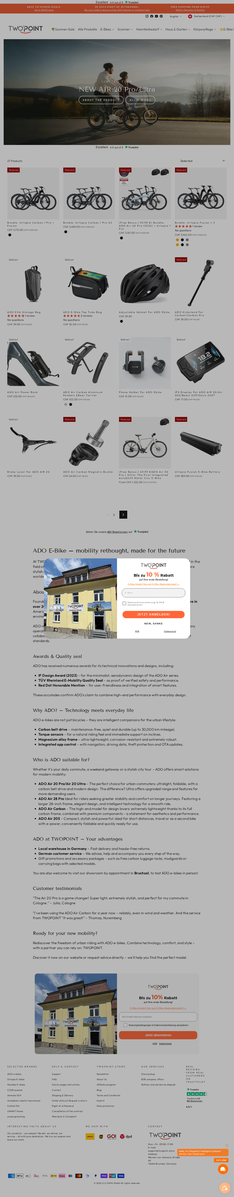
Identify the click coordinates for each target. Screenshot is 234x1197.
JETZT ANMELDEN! (153, 614)
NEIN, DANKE (153, 623)
